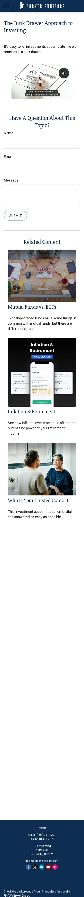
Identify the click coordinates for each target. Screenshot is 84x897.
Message (11, 180)
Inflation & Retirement (32, 411)
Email (8, 157)
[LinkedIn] (41, 867)
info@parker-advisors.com (42, 860)
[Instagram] (55, 867)
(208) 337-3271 (46, 834)
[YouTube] (48, 867)
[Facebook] (28, 867)
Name (8, 133)
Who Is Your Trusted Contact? (39, 500)
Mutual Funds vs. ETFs (32, 307)
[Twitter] (35, 867)
